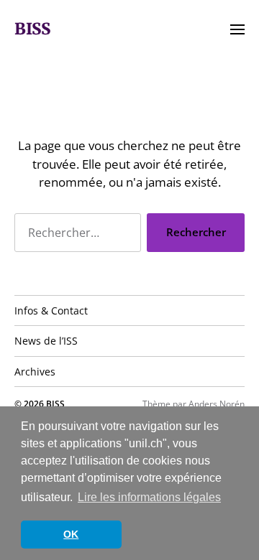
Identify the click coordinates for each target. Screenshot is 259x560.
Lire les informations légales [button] (149, 497)
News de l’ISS (46, 340)
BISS (32, 29)
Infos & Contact (51, 310)
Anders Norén (216, 404)
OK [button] (70, 534)
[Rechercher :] (75, 235)
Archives (34, 371)
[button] (238, 28)
